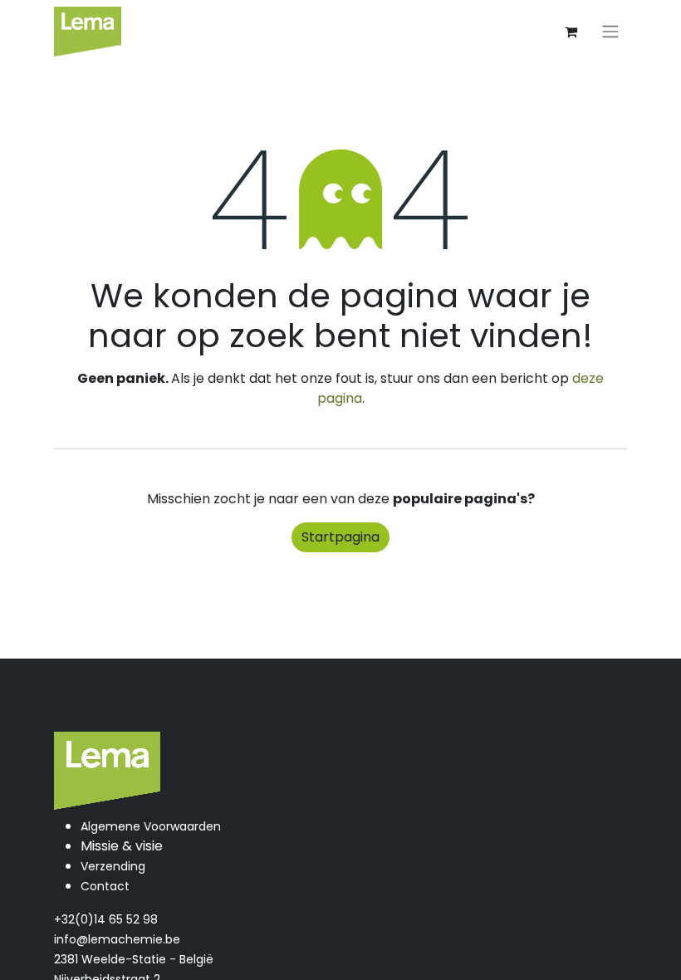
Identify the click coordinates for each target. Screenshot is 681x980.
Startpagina (340, 536)
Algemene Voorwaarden (151, 826)
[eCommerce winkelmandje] (570, 31)
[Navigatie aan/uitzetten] (610, 32)
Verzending (113, 866)
